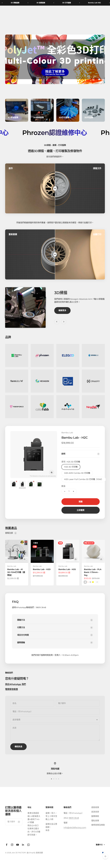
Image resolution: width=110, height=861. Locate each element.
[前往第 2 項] (22, 484)
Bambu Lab (67, 432)
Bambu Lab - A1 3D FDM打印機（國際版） (16, 572)
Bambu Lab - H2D (42, 569)
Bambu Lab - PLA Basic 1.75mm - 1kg (92, 572)
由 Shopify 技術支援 (35, 853)
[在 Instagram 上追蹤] (12, 844)
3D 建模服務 (32, 3)
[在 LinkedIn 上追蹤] (23, 844)
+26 (97, 582)
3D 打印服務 (57, 3)
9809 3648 (74, 818)
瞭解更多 (62, 310)
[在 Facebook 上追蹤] (6, 844)
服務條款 (95, 816)
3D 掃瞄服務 (6, 3)
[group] (55, 59)
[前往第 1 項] (13, 484)
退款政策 (95, 807)
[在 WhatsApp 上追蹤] (28, 844)
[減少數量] (65, 491)
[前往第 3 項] (31, 484)
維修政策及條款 (98, 825)
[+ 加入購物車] (24, 559)
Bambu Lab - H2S (67, 569)
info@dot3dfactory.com (75, 827)
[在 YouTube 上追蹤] (17, 844)
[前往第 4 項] (39, 484)
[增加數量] (73, 491)
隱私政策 (95, 820)
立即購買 (80, 510)
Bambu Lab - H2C (74, 437)
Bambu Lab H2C (85, 3)
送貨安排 (95, 812)
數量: (63, 486)
